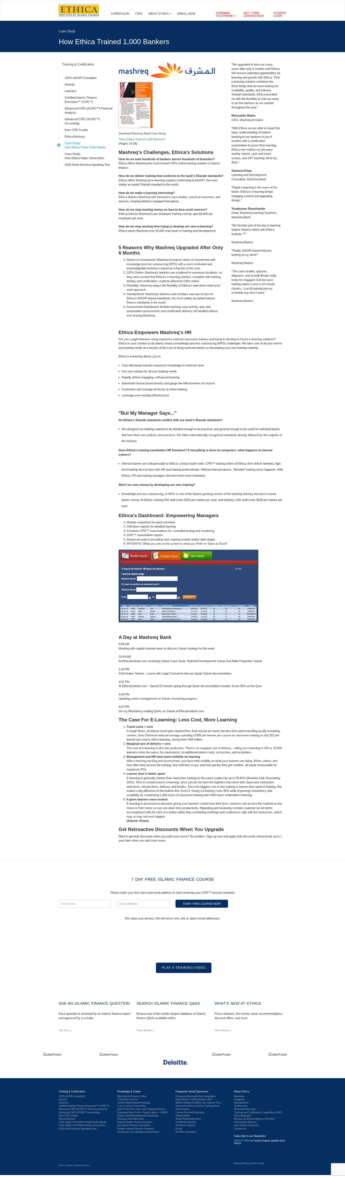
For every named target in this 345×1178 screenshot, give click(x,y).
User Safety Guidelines (246, 1125)
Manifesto (239, 1096)
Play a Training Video (183, 967)
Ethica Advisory (75, 136)
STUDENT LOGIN (279, 14)
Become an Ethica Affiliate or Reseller (254, 1119)
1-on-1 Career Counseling (131, 1106)
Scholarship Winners (245, 1122)
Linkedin (238, 1155)
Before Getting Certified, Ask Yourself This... (198, 1102)
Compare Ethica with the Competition (195, 1096)
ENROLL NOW (186, 13)
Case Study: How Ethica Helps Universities (84, 156)
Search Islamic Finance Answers (134, 1122)
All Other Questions (185, 1131)
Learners (70, 91)
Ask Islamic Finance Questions (133, 1125)
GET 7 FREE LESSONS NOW (254, 14)
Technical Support (185, 1125)
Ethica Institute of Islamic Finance (74, 1165)
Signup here (242, 1140)
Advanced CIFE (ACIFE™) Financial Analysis (88, 110)
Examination (182, 1109)
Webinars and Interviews (130, 1119)
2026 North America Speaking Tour (87, 164)
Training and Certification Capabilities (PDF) (258, 1112)
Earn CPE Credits (76, 130)
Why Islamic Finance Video (132, 1096)
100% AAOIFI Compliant (80, 77)
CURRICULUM (120, 13)
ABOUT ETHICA (158, 13)
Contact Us (240, 1128)
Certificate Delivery (185, 1122)
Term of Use (257, 1163)
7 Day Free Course (127, 1099)
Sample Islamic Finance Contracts (135, 1128)
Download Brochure (245, 1109)
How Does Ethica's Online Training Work (197, 1106)
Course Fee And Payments (189, 1112)
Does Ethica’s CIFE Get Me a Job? (194, 1099)
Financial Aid (182, 1115)
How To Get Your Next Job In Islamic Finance (141, 1109)
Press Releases (242, 1115)
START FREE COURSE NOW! (202, 903)
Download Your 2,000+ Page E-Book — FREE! (142, 1112)
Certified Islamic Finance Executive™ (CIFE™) (81, 99)
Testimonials (241, 1106)
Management (241, 1102)
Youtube (249, 1155)
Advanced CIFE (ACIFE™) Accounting (82, 121)
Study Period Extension (188, 1119)
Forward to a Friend (225, 14)
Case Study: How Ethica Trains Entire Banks (85, 145)
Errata (178, 1128)
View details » (145, 1030)
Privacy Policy (241, 1163)
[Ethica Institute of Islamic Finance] (79, 1156)
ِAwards (70, 84)
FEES (138, 13)
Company (239, 1099)
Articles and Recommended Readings (138, 1115)
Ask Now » (65, 1030)
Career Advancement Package (133, 1102)
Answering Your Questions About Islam (138, 1131)
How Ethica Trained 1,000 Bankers (142, 139)
